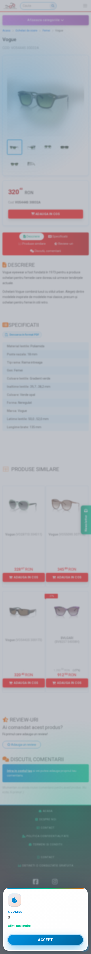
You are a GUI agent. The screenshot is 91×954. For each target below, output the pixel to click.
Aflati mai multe (19, 926)
